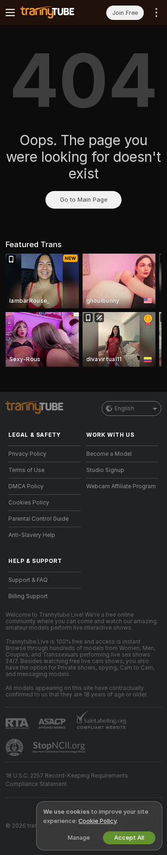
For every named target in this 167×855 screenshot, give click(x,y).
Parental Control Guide (38, 519)
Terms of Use (26, 470)
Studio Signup (105, 470)
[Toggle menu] (10, 12)
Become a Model (109, 454)
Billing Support (28, 596)
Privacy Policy (27, 454)
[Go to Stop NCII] (59, 747)
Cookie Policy (97, 820)
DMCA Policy (26, 486)
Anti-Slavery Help (31, 535)
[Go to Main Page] (52, 12)
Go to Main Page (83, 199)
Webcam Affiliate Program (121, 486)
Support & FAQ (28, 580)
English (124, 408)
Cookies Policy (28, 502)
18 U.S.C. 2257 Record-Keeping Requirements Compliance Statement (67, 779)
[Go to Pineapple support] (15, 747)
